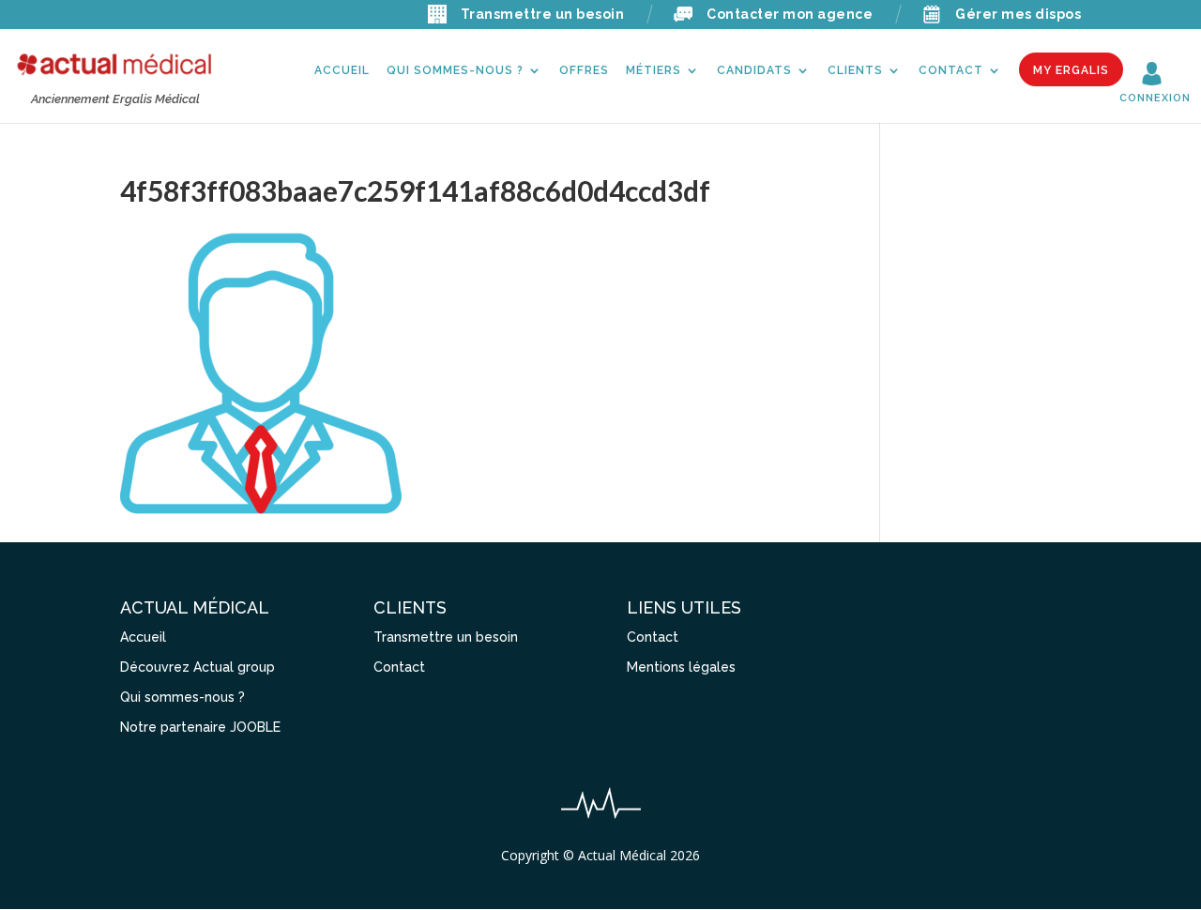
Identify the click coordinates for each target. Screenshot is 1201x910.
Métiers (653, 70)
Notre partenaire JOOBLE (200, 727)
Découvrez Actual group (197, 667)
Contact (951, 70)
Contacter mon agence (790, 14)
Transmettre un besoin (543, 14)
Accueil (342, 70)
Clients (855, 70)
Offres (584, 70)
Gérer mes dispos (1018, 14)
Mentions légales (681, 667)
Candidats (754, 70)
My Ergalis (1071, 70)
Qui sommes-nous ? (455, 70)
